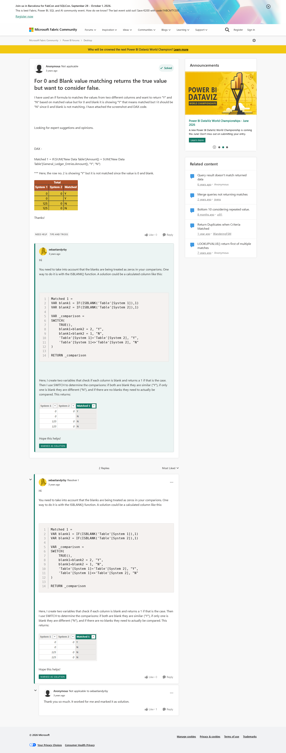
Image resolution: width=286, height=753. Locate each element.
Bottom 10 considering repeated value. (223, 209)
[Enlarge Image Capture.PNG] (56, 195)
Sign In (251, 29)
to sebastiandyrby (97, 691)
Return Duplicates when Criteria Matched (218, 226)
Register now (24, 16)
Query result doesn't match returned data (222, 177)
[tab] (219, 147)
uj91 (219, 214)
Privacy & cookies (210, 736)
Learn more (181, 49)
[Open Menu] (254, 40)
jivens (217, 199)
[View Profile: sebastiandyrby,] (43, 251)
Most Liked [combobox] (170, 468)
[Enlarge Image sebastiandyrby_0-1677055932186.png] (68, 416)
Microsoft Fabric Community (43, 40)
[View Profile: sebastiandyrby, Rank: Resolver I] (42, 482)
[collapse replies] (30, 479)
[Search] (227, 29)
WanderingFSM (222, 234)
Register (238, 29)
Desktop (88, 40)
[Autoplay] (214, 147)
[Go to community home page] (53, 30)
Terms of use (231, 736)
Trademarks (250, 736)
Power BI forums (71, 40)
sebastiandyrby (58, 249)
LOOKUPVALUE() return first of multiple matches (224, 246)
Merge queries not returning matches (222, 194)
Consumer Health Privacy (80, 745)
